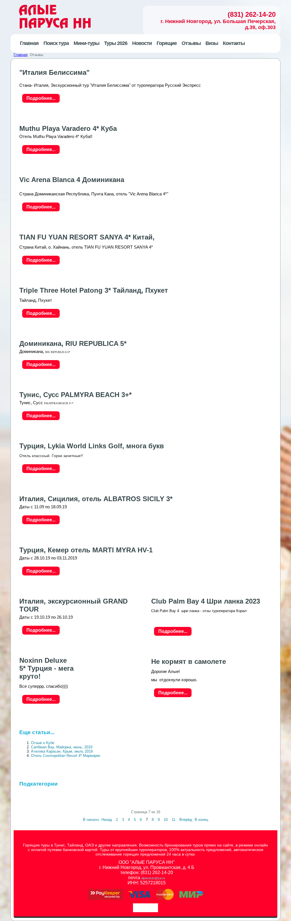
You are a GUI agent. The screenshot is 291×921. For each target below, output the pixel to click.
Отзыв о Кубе (42, 743)
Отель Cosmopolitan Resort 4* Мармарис (66, 755)
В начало (91, 819)
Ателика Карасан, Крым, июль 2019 (62, 751)
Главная (21, 55)
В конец (201, 819)
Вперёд (185, 819)
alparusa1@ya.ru (153, 878)
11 (173, 819)
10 (166, 819)
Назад (106, 819)
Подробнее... (40, 98)
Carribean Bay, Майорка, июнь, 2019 (61, 747)
